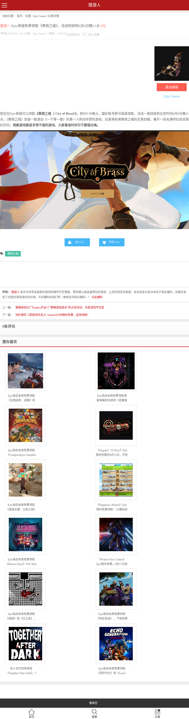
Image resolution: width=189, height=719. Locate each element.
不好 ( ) (114, 242)
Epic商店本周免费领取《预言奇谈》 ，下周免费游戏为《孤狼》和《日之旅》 (111, 616)
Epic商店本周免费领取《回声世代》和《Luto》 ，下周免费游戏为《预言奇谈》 (112, 671)
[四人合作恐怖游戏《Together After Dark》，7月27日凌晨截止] (25, 643)
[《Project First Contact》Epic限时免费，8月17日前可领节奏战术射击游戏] (116, 534)
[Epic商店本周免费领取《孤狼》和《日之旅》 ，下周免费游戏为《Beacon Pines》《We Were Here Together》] (25, 589)
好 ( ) (80, 242)
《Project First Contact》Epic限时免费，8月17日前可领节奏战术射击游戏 (111, 562)
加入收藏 (93, 34)
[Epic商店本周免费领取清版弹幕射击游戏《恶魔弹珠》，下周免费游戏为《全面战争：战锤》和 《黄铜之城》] (116, 370)
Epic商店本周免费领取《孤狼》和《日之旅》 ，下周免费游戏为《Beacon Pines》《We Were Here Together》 (21, 616)
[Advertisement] (76, 76)
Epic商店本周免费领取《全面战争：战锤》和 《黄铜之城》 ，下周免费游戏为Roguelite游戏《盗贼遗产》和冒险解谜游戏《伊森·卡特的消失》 (21, 398)
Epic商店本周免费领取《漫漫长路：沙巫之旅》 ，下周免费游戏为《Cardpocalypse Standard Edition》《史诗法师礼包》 (21, 507)
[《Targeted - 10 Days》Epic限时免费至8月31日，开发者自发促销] (116, 425)
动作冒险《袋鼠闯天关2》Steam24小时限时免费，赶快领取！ (52, 315)
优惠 (28, 16)
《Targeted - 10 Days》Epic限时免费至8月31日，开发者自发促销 (112, 453)
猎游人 (94, 5)
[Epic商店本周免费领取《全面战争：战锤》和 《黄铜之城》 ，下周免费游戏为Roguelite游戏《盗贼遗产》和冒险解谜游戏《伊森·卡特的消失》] (25, 370)
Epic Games (39, 16)
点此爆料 (97, 297)
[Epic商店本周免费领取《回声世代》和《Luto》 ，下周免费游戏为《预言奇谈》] (116, 643)
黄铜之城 (12, 253)
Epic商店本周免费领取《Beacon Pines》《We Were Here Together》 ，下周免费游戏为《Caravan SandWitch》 (21, 562)
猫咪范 (93, 703)
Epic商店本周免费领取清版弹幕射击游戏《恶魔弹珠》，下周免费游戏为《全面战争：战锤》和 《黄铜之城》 (112, 398)
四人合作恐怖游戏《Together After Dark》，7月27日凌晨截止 (21, 671)
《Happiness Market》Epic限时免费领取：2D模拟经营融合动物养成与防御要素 (111, 507)
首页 (19, 16)
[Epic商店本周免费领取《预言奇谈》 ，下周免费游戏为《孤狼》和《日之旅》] (116, 589)
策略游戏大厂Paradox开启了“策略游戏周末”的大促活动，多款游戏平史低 (59, 307)
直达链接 (171, 87)
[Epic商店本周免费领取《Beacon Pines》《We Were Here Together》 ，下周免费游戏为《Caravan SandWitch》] (25, 534)
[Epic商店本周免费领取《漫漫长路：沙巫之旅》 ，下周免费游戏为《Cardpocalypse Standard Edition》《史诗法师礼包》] (25, 480)
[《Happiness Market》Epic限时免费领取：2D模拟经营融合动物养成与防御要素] (116, 480)
